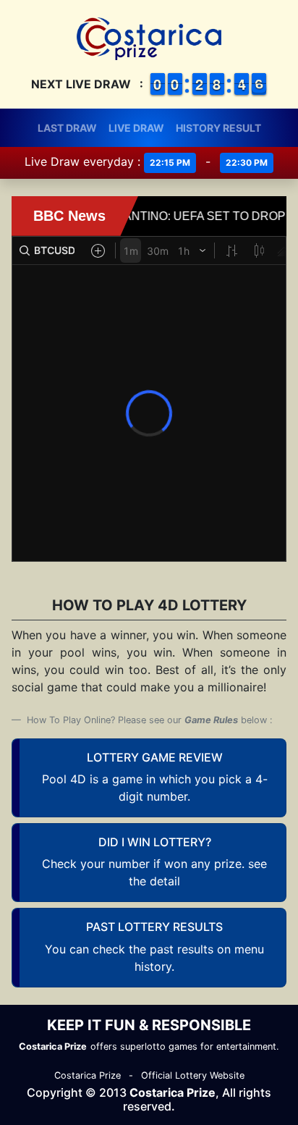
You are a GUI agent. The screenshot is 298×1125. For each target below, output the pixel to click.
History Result (218, 128)
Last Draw (67, 128)
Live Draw (136, 128)
